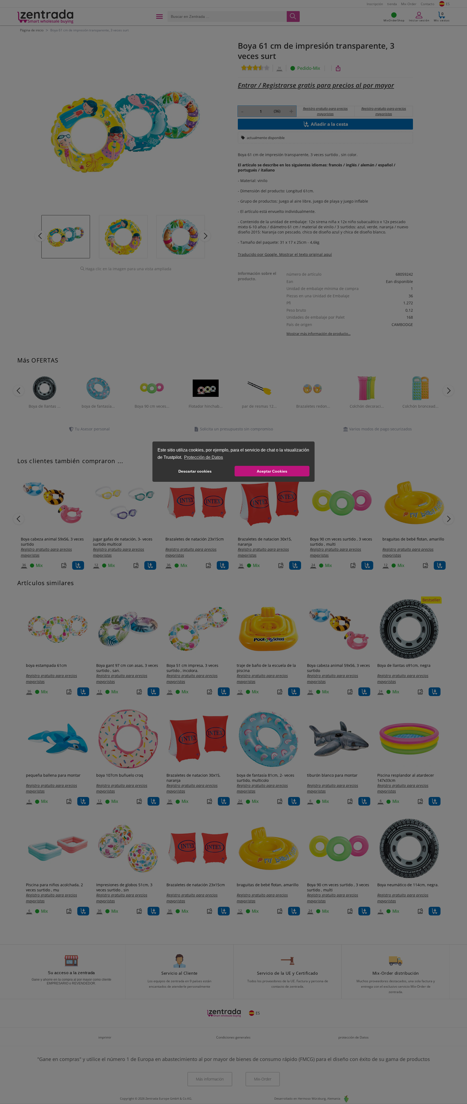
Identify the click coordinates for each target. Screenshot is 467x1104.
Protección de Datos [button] (203, 457)
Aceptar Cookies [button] (272, 471)
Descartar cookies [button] (195, 471)
